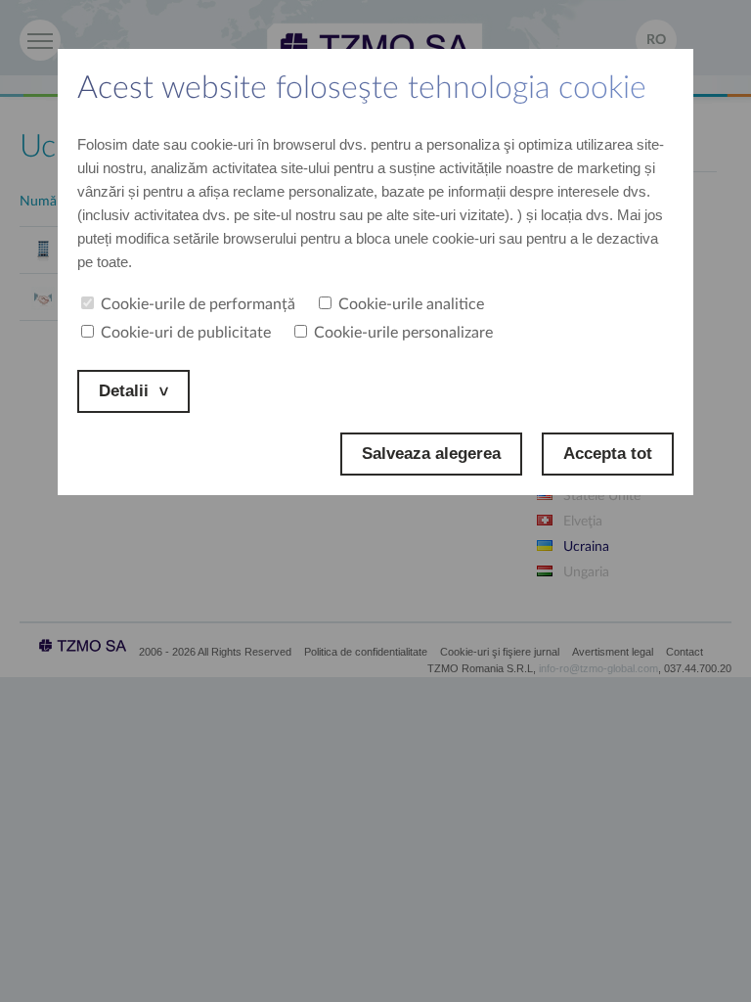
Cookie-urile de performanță (198, 304)
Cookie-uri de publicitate (186, 333)
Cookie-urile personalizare (403, 333)
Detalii (124, 391)
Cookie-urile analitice (411, 304)
